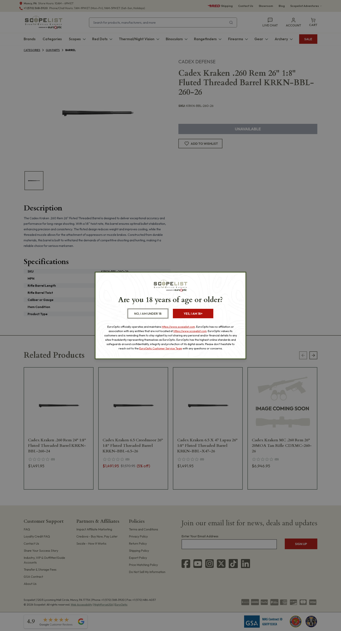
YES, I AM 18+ (193, 314)
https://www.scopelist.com (178, 327)
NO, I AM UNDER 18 (148, 314)
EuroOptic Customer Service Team (160, 348)
